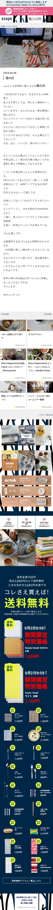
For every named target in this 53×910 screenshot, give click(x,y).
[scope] (8, 18)
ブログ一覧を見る (46, 415)
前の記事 (47, 314)
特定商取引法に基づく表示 (26, 897)
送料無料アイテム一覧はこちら (26, 880)
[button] (49, 18)
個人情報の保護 (27, 903)
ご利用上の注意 (27, 900)
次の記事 (5, 314)
